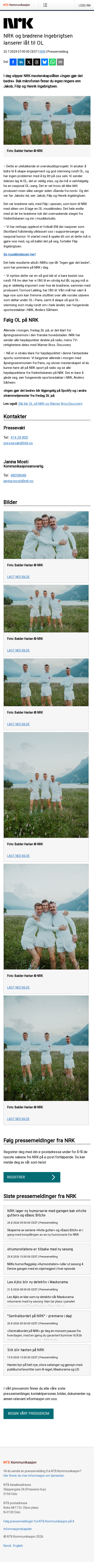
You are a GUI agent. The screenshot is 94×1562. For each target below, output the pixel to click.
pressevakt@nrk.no (18, 443)
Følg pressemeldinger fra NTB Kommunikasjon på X (38, 1521)
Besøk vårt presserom (28, 1413)
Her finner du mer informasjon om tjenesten (33, 1475)
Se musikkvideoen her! (19, 254)
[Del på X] (28, 62)
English (18, 1545)
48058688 (18, 475)
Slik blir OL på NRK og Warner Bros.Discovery (50, 404)
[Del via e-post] (60, 62)
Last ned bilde (18, 577)
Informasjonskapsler (17, 1529)
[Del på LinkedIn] (20, 62)
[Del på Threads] (36, 62)
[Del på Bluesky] (44, 62)
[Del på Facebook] (13, 62)
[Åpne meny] (46, 5)
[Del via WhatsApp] (52, 62)
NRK (42, 51)
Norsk (7, 1545)
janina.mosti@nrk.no (18, 481)
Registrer (16, 1177)
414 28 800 (19, 438)
